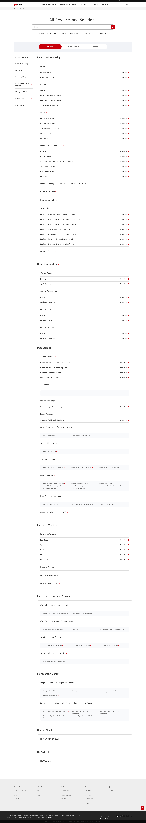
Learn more (49, 817)
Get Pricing (40, 790)
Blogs (86, 801)
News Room (17, 793)
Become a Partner (65, 790)
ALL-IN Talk (87, 803)
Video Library (90, 33)
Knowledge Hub (89, 798)
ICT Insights (103, 33)
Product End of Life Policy (49, 33)
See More (16, 801)
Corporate (111, 790)
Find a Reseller (40, 793)
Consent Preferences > (106, 819)
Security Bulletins (113, 793)
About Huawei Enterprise (20, 790)
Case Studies (76, 33)
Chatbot (39, 795)
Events (64, 33)
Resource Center (89, 793)
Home (15, 8)
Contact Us (16, 798)
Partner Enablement (66, 795)
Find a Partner (64, 793)
